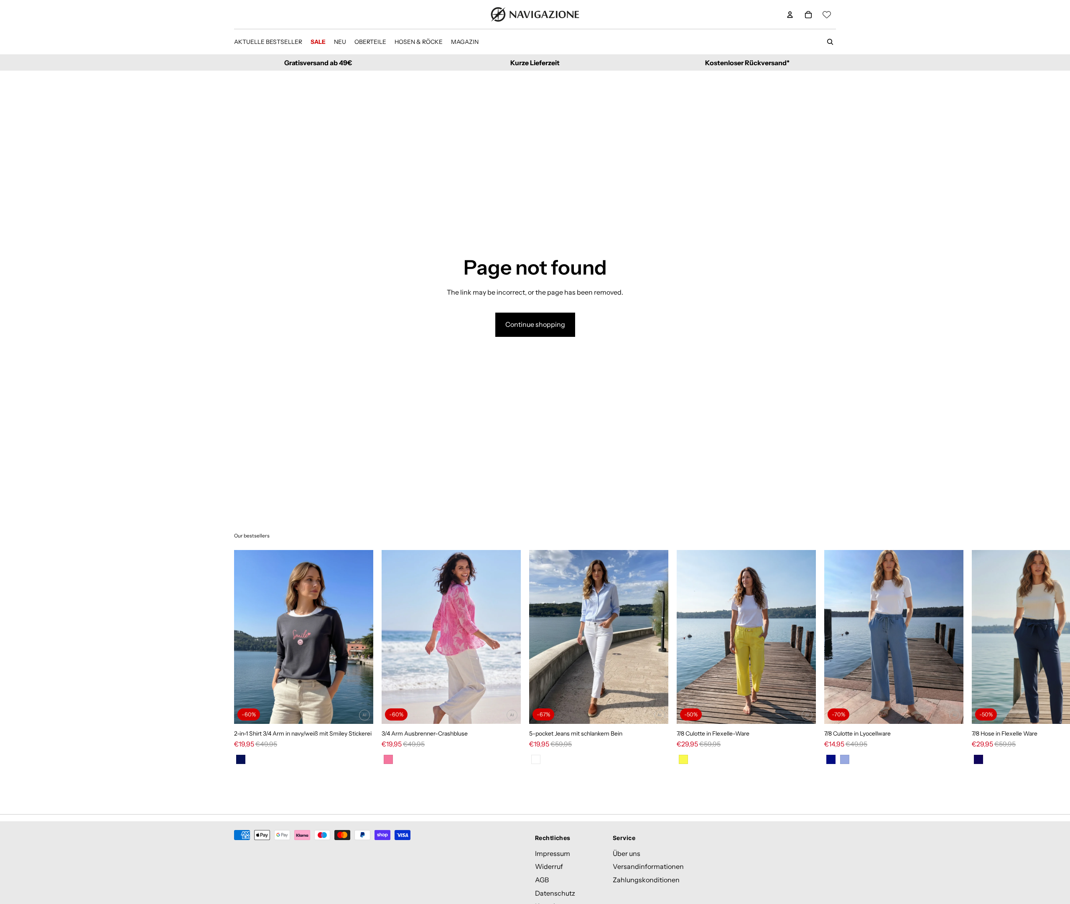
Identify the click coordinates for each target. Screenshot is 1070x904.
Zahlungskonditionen (646, 880)
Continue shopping (535, 324)
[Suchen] (830, 42)
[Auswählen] (360, 710)
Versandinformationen (648, 867)
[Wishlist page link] (827, 14)
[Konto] (790, 14)
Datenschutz (555, 893)
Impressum (552, 853)
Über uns (626, 853)
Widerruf (549, 867)
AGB (542, 880)
